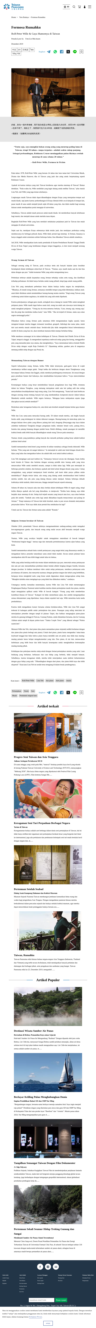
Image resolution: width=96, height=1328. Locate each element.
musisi (68, 680)
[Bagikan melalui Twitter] (68, 51)
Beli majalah (40, 1278)
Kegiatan (4, 1283)
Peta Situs (60, 1280)
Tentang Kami (61, 1278)
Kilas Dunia (22, 1278)
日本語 (25, 50)
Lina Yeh (40, 680)
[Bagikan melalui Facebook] (61, 51)
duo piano (49, 680)
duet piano (60, 680)
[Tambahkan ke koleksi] (81, 51)
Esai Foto (21, 1291)
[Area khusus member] (85, 7)
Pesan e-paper (40, 1280)
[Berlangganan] (79, 7)
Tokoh (26, 691)
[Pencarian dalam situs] (74, 7)
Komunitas (21, 1289)
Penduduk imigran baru (28, 695)
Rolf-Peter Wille (28, 680)
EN (19, 50)
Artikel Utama (5, 1278)
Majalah (4, 1280)
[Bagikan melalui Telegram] (48, 51)
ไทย (32, 50)
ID (68, 7)
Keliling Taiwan (23, 1286)
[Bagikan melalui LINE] (74, 51)
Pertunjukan (16, 691)
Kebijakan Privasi (86, 1278)
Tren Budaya (24, 17)
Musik (14, 695)
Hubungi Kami (40, 1283)
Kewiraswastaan (23, 1283)
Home (13, 17)
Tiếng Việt (16, 53)
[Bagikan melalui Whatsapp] (55, 51)
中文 (14, 50)
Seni (32, 691)
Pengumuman (85, 1280)
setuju (48, 1323)
